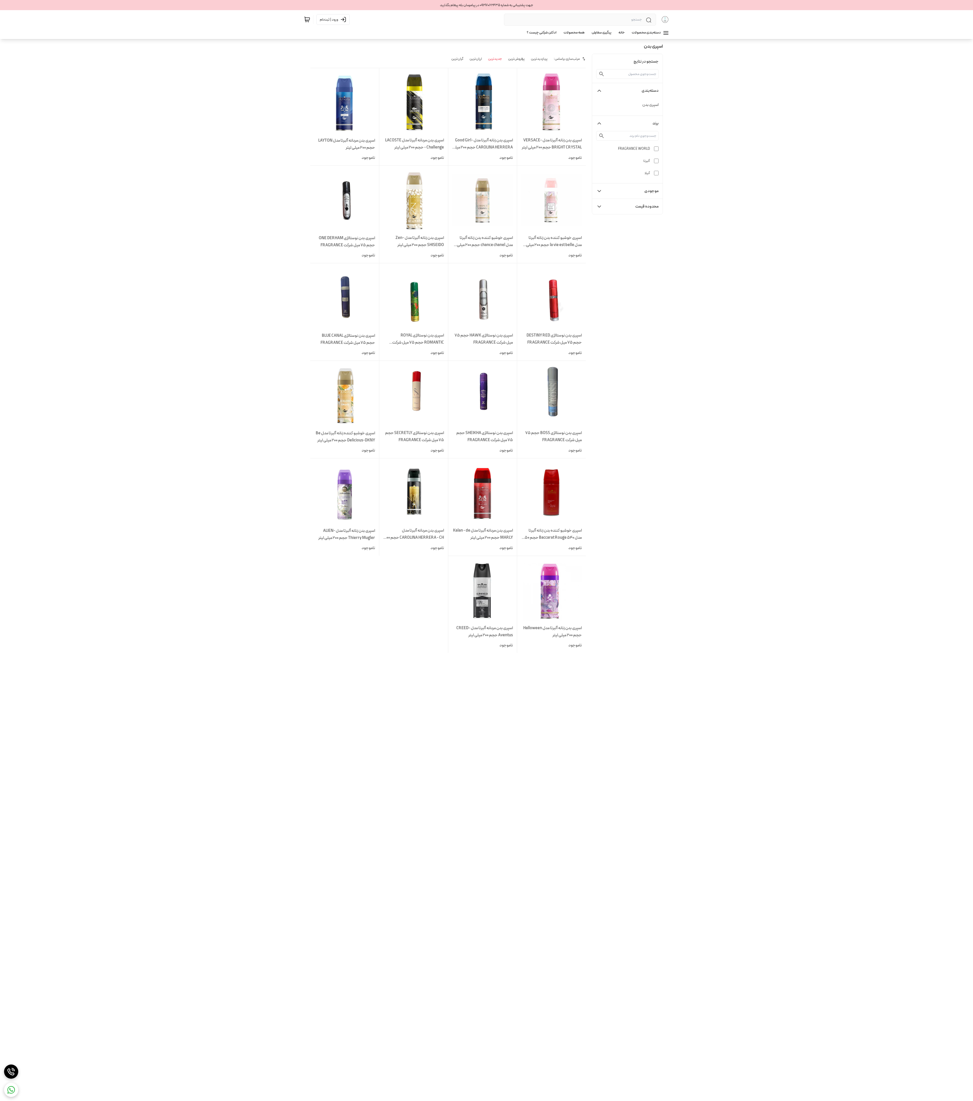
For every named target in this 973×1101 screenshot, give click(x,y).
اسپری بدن (650, 105)
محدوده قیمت (647, 206)
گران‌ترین (457, 59)
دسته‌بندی (650, 90)
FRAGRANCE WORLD (634, 149)
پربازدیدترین (539, 59)
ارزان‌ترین (476, 59)
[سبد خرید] (307, 19)
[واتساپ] (11, 1090)
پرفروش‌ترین (516, 59)
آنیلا (647, 173)
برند (655, 123)
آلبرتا (646, 161)
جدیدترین (495, 59)
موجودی (651, 191)
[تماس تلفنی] (11, 1072)
